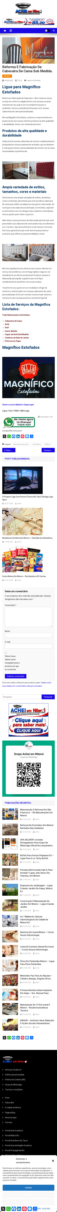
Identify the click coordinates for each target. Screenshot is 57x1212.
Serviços (7, 76)
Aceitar (28, 1187)
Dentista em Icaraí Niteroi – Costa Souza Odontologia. (37, 933)
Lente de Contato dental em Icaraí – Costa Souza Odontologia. (37, 948)
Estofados (37, 444)
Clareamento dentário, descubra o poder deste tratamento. (49, 450)
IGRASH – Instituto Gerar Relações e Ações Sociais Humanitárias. (37, 1022)
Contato (8, 1122)
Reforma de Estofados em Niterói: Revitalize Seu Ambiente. (37, 826)
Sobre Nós (9, 1103)
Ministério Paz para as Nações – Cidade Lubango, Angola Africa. (36, 977)
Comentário (10, 605)
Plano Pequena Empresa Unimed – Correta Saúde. (10, 450)
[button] (53, 1160)
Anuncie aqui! (10, 1117)
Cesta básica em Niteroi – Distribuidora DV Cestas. (24, 576)
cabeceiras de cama (20, 444)
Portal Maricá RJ (12, 1135)
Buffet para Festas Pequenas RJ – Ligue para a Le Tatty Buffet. (37, 857)
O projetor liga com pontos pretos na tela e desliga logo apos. (27, 498)
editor (19, 80)
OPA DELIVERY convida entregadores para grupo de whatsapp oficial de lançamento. (36, 842)
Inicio (7, 1098)
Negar (28, 1195)
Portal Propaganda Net (15, 1150)
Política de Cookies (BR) (15, 1080)
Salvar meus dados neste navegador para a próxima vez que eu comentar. (12, 663)
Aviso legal (46, 1208)
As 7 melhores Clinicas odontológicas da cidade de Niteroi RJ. (34, 919)
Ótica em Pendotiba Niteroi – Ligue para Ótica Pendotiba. (37, 962)
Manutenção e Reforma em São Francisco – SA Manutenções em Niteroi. (36, 812)
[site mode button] (47, 30)
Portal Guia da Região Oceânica (18, 1145)
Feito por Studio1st (13, 1070)
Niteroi (47, 444)
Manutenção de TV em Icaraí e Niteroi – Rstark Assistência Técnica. (35, 1007)
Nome (7, 631)
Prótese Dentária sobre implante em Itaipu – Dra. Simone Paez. (36, 991)
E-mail (7, 642)
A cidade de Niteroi (13, 1107)
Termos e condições (14, 1090)
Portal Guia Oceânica (14, 1130)
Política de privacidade (14, 1075)
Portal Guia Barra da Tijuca (16, 1140)
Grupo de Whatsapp (13, 1085)
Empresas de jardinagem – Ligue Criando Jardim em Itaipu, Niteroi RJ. (36, 888)
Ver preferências (28, 1202)
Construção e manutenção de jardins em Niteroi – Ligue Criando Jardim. (37, 904)
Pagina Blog (10, 1113)
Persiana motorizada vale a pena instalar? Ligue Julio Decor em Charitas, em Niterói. (36, 873)
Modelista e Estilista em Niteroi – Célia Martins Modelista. (27, 538)
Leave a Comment (33, 80)
